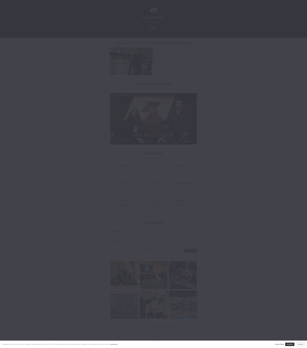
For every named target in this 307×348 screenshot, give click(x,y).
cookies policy (114, 344)
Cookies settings (279, 344)
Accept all (289, 344)
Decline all (300, 344)
